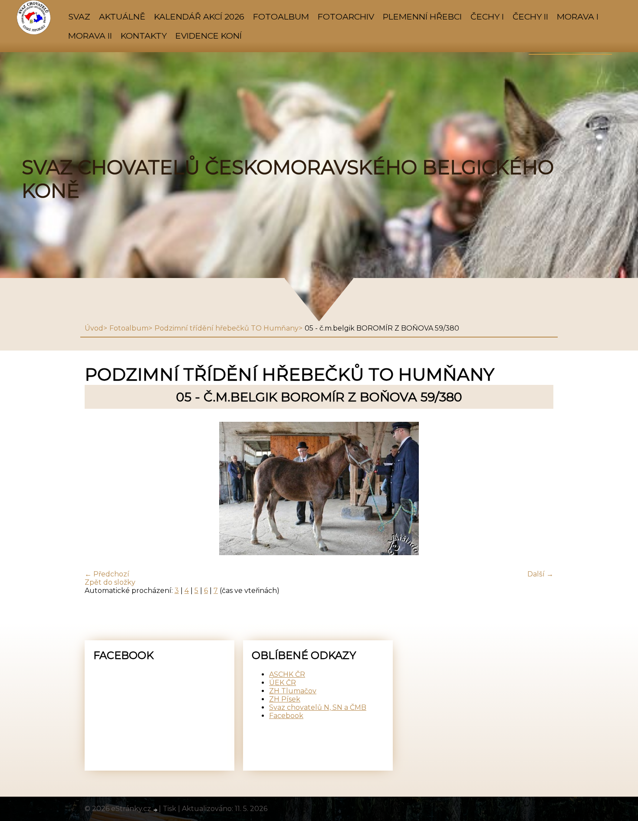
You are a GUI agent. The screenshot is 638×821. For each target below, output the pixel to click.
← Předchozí (107, 574)
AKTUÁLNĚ (122, 16)
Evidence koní (208, 35)
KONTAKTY (144, 35)
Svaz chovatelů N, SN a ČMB (317, 707)
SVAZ (79, 16)
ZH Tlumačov (292, 691)
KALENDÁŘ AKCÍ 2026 (199, 16)
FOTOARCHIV (346, 16)
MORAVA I (578, 16)
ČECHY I (487, 16)
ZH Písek (284, 699)
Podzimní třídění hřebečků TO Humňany (227, 328)
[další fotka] (539, 489)
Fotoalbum (281, 16)
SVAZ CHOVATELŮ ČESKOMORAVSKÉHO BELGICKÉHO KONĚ (288, 179)
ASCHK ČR (287, 674)
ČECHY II (530, 16)
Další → (540, 574)
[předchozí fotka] (99, 489)
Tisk (169, 808)
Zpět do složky (110, 582)
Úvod (94, 328)
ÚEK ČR (282, 683)
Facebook (286, 716)
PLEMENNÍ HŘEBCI (422, 16)
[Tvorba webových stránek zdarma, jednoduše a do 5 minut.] (156, 810)
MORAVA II (90, 35)
